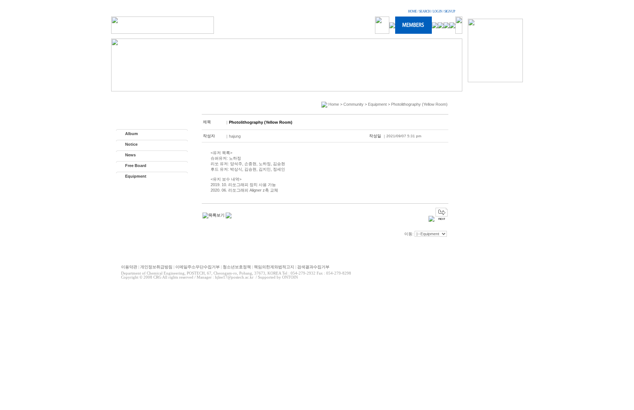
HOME (412, 11)
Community (353, 104)
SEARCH (424, 11)
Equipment (135, 176)
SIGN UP (449, 11)
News (130, 155)
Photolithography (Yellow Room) (419, 104)
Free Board (135, 165)
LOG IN (437, 11)
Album (131, 133)
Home (333, 104)
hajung (235, 136)
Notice (131, 144)
